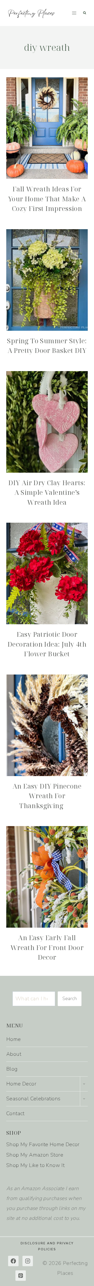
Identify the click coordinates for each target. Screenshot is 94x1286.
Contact (15, 1113)
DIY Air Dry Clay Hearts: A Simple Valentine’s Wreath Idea (47, 492)
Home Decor (21, 1083)
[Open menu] (74, 13)
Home (13, 1039)
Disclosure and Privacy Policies (47, 1246)
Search (69, 998)
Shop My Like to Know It (35, 1165)
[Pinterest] (20, 1275)
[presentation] (47, 128)
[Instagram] (27, 1261)
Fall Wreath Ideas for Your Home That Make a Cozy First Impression (47, 198)
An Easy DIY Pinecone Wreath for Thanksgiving (47, 796)
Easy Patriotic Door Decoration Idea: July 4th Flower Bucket (47, 644)
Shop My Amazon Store (34, 1154)
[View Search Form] (84, 13)
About (13, 1054)
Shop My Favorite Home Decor (43, 1144)
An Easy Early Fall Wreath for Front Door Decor (47, 947)
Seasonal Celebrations (33, 1098)
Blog (12, 1068)
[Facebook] (13, 1261)
